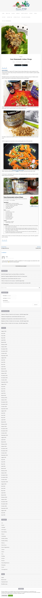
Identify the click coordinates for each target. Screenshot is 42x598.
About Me (8, 13)
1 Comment (27, 61)
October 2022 (4, 433)
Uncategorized (4, 569)
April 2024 (3, 393)
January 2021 (3, 472)
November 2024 (4, 377)
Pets (2, 553)
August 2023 (3, 410)
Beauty (2, 525)
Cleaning (3, 527)
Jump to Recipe (18, 65)
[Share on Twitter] (4, 68)
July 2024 (3, 386)
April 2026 (3, 340)
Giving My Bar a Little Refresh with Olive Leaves (11, 278)
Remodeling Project (5, 562)
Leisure (13, 13)
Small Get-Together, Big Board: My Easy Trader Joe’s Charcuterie (14, 276)
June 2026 (3, 335)
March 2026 (3, 342)
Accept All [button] (10, 595)
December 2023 (4, 402)
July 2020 (3, 486)
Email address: (5, 300)
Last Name (5, 298)
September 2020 (4, 481)
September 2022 (4, 435)
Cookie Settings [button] (4, 595)
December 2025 (4, 348)
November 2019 (4, 503)
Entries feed (3, 579)
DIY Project (3, 529)
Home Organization (5, 547)
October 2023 (4, 406)
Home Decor (3, 545)
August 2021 (3, 457)
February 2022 (4, 444)
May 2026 (3, 337)
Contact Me (9, 17)
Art (2, 522)
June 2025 (3, 362)
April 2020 (3, 492)
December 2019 (4, 501)
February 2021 (4, 470)
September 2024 (4, 382)
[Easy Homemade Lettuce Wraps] (14, 39)
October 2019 (4, 506)
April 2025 (3, 366)
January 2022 (4, 446)
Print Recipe (25, 65)
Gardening (3, 536)
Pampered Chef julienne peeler (18, 169)
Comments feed (4, 581)
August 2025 (3, 357)
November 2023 (4, 404)
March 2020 (3, 495)
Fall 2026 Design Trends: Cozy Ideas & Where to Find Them (12, 274)
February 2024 (4, 397)
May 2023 (3, 417)
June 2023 (3, 415)
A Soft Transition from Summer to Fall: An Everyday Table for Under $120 (16, 283)
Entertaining (4, 531)
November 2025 (4, 351)
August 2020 (3, 483)
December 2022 (4, 428)
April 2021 (3, 466)
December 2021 (4, 448)
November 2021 (4, 450)
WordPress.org (4, 584)
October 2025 (4, 353)
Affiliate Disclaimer (26, 17)
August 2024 (3, 384)
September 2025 (4, 355)
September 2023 (4, 408)
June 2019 (3, 514)
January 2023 (4, 426)
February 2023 (4, 424)
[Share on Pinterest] (6, 68)
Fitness (30, 13)
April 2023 (3, 419)
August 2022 (3, 437)
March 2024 (3, 395)
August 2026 (3, 331)
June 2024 (3, 388)
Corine (14, 61)
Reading (18, 13)
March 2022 (3, 441)
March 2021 (3, 468)
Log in (2, 577)
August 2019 (3, 510)
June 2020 (3, 488)
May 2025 (3, 364)
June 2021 (3, 461)
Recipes (21, 56)
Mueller (17, 171)
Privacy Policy (17, 17)
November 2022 (4, 430)
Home (3, 13)
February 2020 (4, 497)
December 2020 (4, 475)
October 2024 (4, 379)
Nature (2, 551)
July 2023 (3, 413)
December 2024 (4, 375)
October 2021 (4, 452)
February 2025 (4, 371)
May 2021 (3, 464)
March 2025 (3, 368)
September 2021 (4, 455)
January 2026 (4, 346)
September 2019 (4, 508)
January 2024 (4, 399)
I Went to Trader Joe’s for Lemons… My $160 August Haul (12, 280)
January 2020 (4, 499)
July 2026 (3, 333)
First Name (5, 295)
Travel (35, 13)
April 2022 (3, 439)
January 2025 (4, 373)
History (3, 17)
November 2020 (4, 477)
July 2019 (3, 512)
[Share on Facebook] (3, 68)
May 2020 (3, 490)
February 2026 (4, 344)
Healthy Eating (24, 13)
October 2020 (4, 479)
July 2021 (3, 459)
